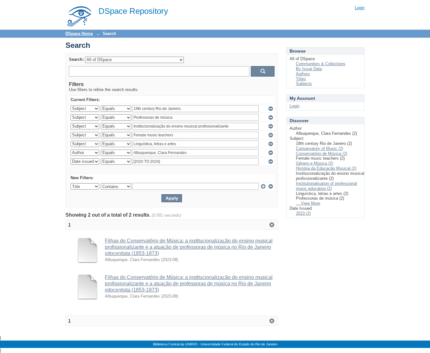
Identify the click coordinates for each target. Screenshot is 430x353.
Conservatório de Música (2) (321, 153)
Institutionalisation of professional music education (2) (326, 186)
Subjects (304, 83)
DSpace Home (79, 33)
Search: (76, 59)
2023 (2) (303, 213)
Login (360, 7)
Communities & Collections (320, 63)
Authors (303, 73)
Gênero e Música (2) (314, 163)
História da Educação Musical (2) (326, 168)
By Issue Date (309, 68)
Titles (301, 79)
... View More (308, 203)
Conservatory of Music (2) (319, 148)
